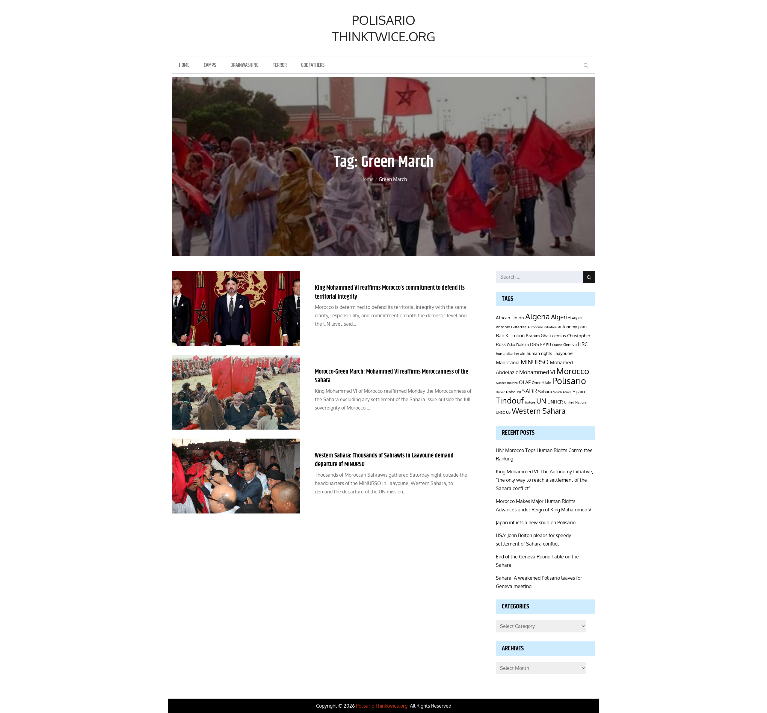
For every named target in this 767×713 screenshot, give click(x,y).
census (559, 335)
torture (530, 402)
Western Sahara (538, 411)
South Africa (562, 392)
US (508, 412)
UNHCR (555, 401)
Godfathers (312, 65)
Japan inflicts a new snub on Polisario (536, 522)
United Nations (575, 402)
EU (548, 344)
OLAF (525, 382)
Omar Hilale (541, 382)
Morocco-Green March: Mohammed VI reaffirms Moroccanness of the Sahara (391, 376)
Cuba (511, 344)
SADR (529, 391)
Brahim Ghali (538, 335)
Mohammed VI (537, 372)
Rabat (500, 392)
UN (541, 400)
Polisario (569, 380)
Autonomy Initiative (542, 327)
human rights (539, 353)
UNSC (500, 412)
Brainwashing (244, 65)
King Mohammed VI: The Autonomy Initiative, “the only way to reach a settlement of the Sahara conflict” (544, 480)
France (557, 345)
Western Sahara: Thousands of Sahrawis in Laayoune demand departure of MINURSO (384, 460)
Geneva (570, 344)
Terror (280, 65)
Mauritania (508, 362)
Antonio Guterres (511, 326)
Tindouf (510, 400)
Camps (210, 65)
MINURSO (535, 362)
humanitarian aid (511, 353)
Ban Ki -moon (510, 336)
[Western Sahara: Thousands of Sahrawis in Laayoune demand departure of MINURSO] (236, 476)
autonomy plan (572, 326)
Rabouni (513, 391)
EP (542, 344)
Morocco (572, 370)
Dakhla (522, 344)
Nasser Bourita (507, 382)
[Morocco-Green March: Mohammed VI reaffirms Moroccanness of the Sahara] (236, 392)
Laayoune (563, 353)
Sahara (545, 391)
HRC (583, 344)
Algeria (537, 316)
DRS (534, 344)
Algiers (577, 318)
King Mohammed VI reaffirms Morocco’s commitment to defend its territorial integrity (390, 292)
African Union (510, 317)
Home (184, 65)
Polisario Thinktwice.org (383, 28)
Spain (579, 391)
